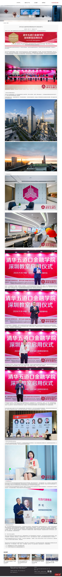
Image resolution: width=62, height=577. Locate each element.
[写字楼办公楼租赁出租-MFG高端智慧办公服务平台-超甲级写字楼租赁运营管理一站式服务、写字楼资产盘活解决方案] (7, 2)
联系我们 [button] (43, 2)
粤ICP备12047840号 (43, 571)
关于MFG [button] (18, 2)
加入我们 (39, 571)
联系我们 (35, 571)
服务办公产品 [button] (27, 2)
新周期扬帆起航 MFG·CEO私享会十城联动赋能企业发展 (16, 545)
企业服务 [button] (36, 2)
